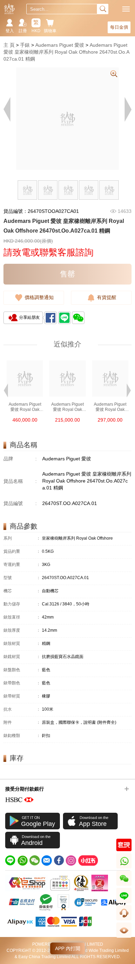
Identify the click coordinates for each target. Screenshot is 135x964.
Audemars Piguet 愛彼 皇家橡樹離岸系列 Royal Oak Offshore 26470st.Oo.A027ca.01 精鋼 (66, 52)
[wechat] (34, 860)
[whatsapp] (22, 860)
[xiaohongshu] (88, 860)
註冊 (23, 30)
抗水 (21, 709)
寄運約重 (21, 564)
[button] (6, 389)
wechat (124, 885)
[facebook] (59, 860)
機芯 (21, 591)
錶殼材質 (21, 643)
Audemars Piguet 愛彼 (59, 45)
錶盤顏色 (21, 670)
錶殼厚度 (21, 630)
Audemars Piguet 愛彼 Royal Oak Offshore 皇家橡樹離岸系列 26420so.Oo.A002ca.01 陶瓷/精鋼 (67, 407)
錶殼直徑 (21, 617)
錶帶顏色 (21, 683)
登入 (10, 30)
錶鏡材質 (21, 657)
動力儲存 (21, 604)
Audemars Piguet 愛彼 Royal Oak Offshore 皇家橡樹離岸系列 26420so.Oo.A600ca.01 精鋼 (110, 407)
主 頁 (9, 45)
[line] (10, 860)
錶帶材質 (21, 696)
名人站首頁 (9, 9)
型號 (21, 578)
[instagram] (71, 860)
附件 (21, 722)
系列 (21, 538)
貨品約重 (21, 551)
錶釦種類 (21, 735)
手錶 (25, 45)
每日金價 (119, 27)
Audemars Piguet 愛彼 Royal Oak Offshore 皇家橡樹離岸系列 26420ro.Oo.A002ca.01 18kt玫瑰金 (25, 407)
